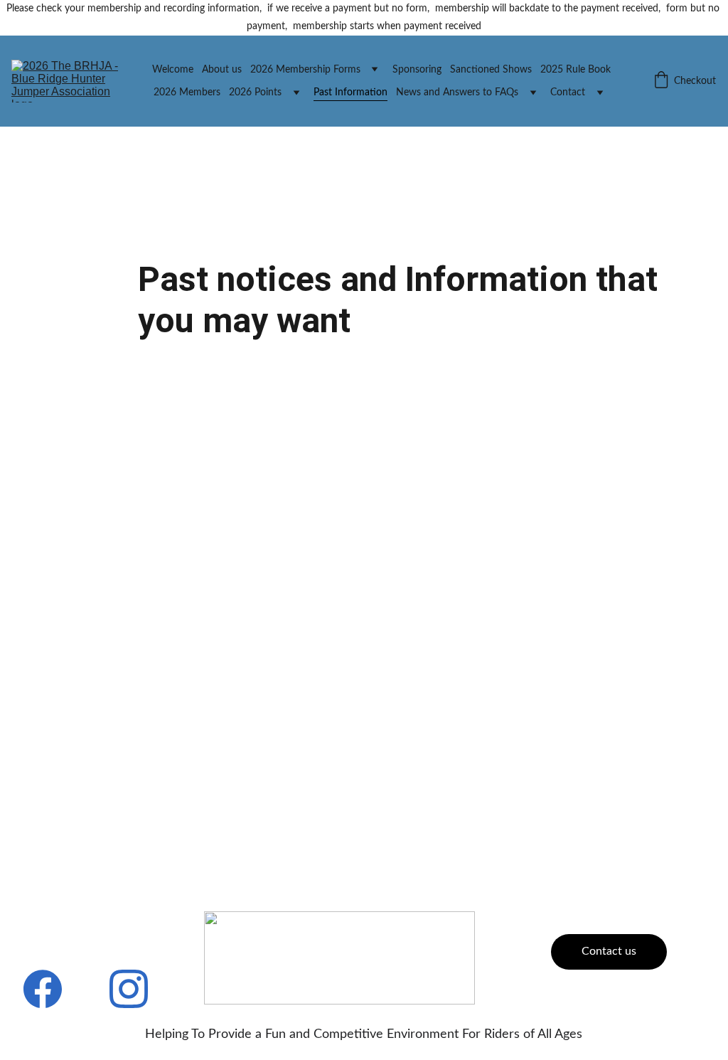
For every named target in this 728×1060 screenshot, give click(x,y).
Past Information (350, 92)
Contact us (609, 951)
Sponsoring (416, 70)
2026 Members (187, 92)
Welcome (172, 70)
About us (222, 70)
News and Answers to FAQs (457, 92)
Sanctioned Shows (491, 70)
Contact (567, 92)
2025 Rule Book (575, 70)
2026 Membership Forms (305, 70)
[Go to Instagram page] (128, 989)
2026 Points (255, 92)
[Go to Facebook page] (42, 989)
